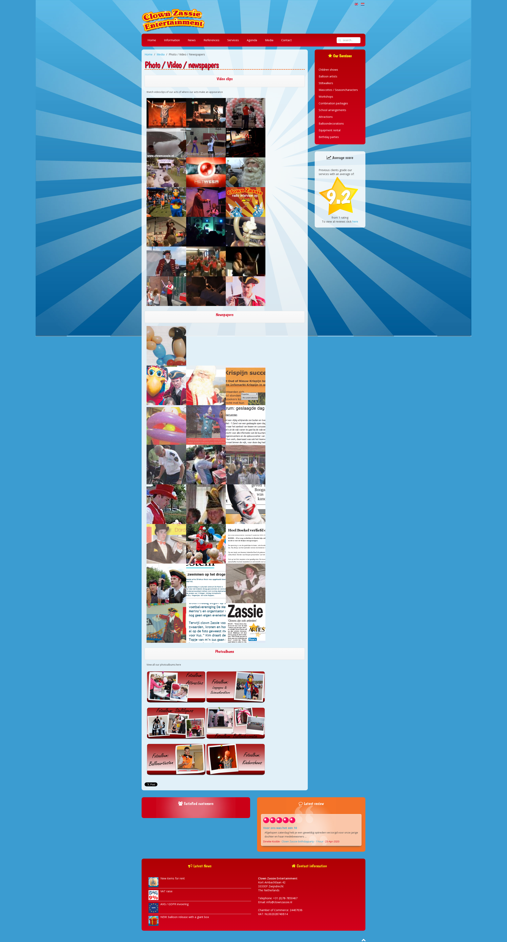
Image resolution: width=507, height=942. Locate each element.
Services (233, 40)
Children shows (328, 69)
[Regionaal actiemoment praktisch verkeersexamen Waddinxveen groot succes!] (206, 464)
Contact (286, 40)
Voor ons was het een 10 (280, 828)
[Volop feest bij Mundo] (166, 504)
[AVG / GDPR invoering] (153, 908)
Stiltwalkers (326, 83)
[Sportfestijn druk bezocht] (206, 424)
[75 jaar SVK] (206, 543)
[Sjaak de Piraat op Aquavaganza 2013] (206, 291)
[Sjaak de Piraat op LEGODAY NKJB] (245, 291)
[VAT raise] (153, 895)
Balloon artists (328, 76)
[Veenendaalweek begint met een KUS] (206, 622)
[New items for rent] (153, 882)
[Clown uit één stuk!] (245, 504)
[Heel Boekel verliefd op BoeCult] (245, 543)
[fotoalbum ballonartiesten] (176, 759)
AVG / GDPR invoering (174, 904)
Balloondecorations (331, 123)
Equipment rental (329, 130)
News (192, 40)
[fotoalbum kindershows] (235, 759)
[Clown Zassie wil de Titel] (245, 622)
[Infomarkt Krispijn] (166, 424)
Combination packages (333, 103)
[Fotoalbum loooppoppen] (235, 686)
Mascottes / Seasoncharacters (338, 90)
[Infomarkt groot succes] (245, 385)
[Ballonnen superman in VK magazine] (225, 346)
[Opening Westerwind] (245, 464)
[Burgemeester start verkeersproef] (166, 464)
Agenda (252, 40)
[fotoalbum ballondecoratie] (235, 723)
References (211, 40)
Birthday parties (329, 137)
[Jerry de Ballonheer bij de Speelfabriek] (166, 291)
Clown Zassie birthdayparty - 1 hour (302, 841)
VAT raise (166, 891)
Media (269, 40)
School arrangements (332, 110)
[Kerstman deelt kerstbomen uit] (206, 385)
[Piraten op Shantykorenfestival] (166, 385)
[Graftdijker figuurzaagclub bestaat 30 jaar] (166, 622)
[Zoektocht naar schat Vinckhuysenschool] (245, 583)
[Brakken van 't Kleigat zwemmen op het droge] (206, 583)
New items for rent (172, 878)
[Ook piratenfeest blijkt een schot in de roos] (166, 583)
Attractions (326, 117)
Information (172, 40)
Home (152, 40)
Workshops (326, 96)
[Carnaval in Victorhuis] (206, 504)
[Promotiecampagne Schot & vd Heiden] (166, 543)
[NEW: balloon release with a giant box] (153, 920)
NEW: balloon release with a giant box (184, 917)
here (355, 221)
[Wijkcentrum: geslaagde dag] (245, 424)
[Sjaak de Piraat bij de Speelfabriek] (245, 261)
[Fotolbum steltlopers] (176, 723)
